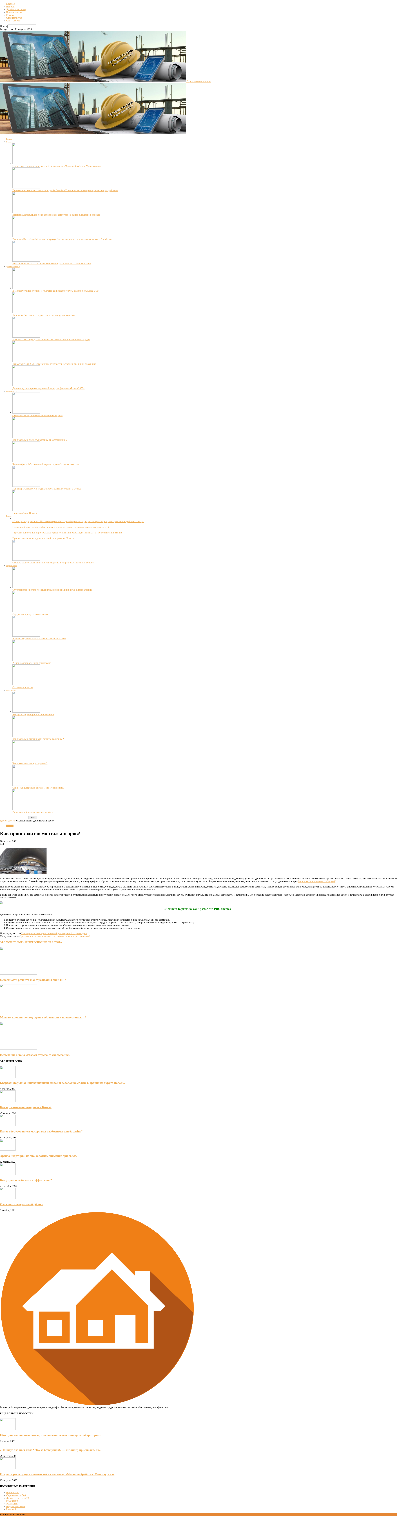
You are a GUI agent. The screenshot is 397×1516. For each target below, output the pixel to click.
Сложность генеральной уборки (21, 1204)
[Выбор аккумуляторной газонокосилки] (26, 711)
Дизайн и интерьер (16, 9)
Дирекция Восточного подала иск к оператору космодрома (43, 315)
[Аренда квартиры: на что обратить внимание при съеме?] (8, 1149)
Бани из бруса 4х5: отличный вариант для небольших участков (45, 464)
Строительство (14, 17)
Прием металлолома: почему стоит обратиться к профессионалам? (55, 936)
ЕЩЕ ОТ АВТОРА (51, 942)
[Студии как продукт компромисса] (26, 611)
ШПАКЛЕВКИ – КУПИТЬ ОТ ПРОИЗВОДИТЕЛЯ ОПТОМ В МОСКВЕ (51, 263)
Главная (10, 3)
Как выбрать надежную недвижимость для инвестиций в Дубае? (46, 488)
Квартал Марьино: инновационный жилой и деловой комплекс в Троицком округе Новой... (62, 1082)
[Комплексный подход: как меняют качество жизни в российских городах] (26, 336)
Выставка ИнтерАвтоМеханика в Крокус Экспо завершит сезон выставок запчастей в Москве (62, 239)
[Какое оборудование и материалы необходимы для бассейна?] (8, 1125)
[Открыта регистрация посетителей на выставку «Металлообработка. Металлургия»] (26, 163)
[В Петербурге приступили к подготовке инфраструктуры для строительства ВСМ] (26, 288)
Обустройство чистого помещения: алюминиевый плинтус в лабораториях (52, 589)
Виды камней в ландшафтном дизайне (32, 812)
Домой (3, 820)
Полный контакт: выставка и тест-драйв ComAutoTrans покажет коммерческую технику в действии (65, 190)
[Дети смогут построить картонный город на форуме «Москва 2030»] (26, 385)
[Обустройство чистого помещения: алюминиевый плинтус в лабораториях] (26, 587)
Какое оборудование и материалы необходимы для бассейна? (41, 1131)
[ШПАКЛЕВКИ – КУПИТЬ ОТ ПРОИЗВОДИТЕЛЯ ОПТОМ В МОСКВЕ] (26, 260)
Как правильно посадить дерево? (29, 763)
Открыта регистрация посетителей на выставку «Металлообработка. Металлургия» (56, 166)
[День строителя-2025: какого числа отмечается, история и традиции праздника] (26, 361)
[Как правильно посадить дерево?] (26, 760)
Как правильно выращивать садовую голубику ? (38, 739)
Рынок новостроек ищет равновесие (31, 663)
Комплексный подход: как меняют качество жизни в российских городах (51, 339)
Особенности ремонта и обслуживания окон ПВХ (33, 979)
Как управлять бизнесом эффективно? (26, 1180)
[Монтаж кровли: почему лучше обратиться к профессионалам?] (18, 1011)
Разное (11, 1509)
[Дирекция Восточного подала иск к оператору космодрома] (26, 312)
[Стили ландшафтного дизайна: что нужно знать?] (26, 785)
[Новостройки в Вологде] (26, 510)
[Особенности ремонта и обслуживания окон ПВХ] (18, 973)
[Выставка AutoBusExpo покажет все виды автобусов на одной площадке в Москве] (26, 212)
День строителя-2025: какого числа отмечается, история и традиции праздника (54, 364)
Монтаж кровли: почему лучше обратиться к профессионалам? (43, 1017)
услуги (11, 820)
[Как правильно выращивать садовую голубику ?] (26, 736)
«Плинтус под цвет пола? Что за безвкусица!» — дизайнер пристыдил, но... (50, 1450)
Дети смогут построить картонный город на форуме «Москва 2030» (48, 388)
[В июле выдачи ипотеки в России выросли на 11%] (26, 635)
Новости (10, 6)
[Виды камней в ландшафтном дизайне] (26, 809)
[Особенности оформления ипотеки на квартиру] (26, 412)
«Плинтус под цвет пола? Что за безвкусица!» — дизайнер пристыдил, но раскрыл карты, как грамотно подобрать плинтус (78, 521)
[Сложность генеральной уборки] (8, 1198)
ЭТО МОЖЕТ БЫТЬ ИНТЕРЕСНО (20, 942)
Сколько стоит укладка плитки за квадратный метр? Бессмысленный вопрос (53, 562)
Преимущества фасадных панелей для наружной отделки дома (54, 933)
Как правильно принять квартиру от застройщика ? (39, 440)
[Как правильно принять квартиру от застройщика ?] (26, 437)
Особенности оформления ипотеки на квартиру (37, 415)
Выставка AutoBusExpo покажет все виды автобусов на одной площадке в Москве (56, 214)
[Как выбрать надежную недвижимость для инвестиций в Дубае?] (26, 486)
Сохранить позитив (22, 687)
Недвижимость (14, 12)
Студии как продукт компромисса (30, 614)
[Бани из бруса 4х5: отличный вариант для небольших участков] (26, 461)
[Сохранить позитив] (26, 684)
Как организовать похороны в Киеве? (25, 1107)
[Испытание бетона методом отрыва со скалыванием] (18, 1048)
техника (12, 1503)
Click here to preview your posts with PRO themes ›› (198, 908)
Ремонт (10, 15)
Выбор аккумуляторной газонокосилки (33, 714)
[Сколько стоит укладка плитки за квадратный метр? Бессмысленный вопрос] (26, 559)
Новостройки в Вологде (25, 513)
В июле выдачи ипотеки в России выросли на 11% (39, 638)
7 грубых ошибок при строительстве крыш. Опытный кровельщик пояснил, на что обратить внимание (67, 532)
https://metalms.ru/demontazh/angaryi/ (316, 881)
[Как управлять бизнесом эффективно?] (8, 1174)
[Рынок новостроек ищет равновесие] (26, 660)
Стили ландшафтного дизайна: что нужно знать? (38, 787)
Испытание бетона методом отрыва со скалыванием (35, 1054)
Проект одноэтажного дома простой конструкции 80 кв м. (43, 538)
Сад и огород (13, 20)
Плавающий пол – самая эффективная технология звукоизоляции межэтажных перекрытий (60, 527)
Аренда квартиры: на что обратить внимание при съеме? (39, 1155)
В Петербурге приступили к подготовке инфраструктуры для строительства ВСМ (55, 290)
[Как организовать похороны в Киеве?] (8, 1101)
